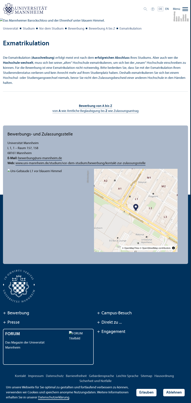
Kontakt (20, 376)
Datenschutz (55, 376)
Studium (29, 28)
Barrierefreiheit (76, 376)
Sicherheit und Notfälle (95, 381)
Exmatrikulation (131, 28)
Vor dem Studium (51, 28)
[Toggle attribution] (173, 248)
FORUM (12, 334)
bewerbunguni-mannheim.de (40, 158)
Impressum (36, 376)
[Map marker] (135, 208)
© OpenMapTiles (130, 247)
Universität (10, 28)
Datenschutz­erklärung (53, 397)
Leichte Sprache (127, 376)
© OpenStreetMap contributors (155, 247)
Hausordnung (164, 376)
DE (160, 9)
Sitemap (146, 376)
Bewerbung (76, 28)
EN (167, 9)
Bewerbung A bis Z (102, 28)
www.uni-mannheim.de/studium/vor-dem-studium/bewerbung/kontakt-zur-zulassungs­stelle (80, 163)
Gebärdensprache (101, 376)
